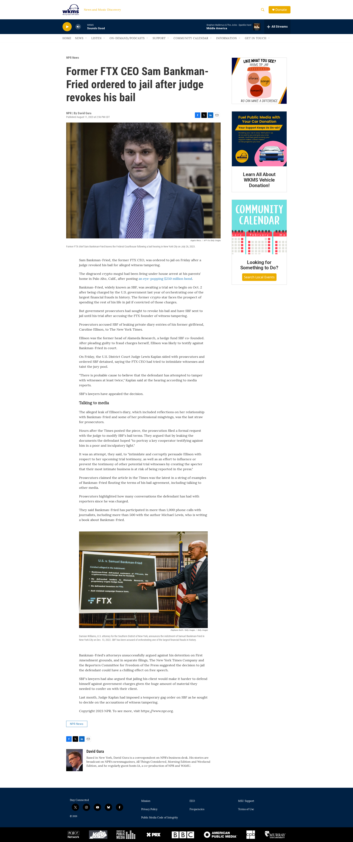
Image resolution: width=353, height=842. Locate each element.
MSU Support (246, 801)
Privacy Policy (149, 809)
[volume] (78, 27)
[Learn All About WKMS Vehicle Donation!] (259, 138)
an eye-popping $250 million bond (165, 278)
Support (159, 38)
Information (226, 38)
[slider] (84, 27)
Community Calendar (191, 38)
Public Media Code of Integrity (159, 817)
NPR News (72, 57)
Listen (96, 38)
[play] (67, 27)
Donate (281, 10)
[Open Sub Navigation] (86, 38)
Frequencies (197, 809)
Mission (145, 801)
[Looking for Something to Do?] (259, 227)
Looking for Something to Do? (259, 265)
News (79, 38)
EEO (192, 801)
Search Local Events (259, 277)
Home (67, 38)
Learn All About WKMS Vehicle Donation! (259, 180)
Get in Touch (255, 38)
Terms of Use (246, 809)
